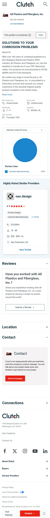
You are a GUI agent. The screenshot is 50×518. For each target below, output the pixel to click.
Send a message (15, 378)
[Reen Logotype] (10, 196)
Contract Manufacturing (19, 171)
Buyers (5, 468)
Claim (40, 35)
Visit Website (9, 513)
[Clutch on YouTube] (35, 451)
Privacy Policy (7, 487)
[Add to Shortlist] (44, 513)
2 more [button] (35, 217)
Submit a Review (23, 307)
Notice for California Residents (14, 497)
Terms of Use (7, 502)
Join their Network (17, 24)
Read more (7, 94)
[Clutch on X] (14, 451)
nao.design (23, 196)
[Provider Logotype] (5, 15)
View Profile (25, 250)
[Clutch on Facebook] (4, 451)
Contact (28, 513)
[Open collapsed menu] (4, 4)
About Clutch (8, 461)
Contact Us (7, 440)
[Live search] (45, 4)
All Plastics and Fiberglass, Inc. (27, 14)
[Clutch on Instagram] (25, 451)
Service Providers (10, 475)
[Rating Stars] (16, 206)
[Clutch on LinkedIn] (45, 451)
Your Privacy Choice (10, 492)
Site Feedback (8, 433)
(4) (24, 206)
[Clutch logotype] (25, 4)
